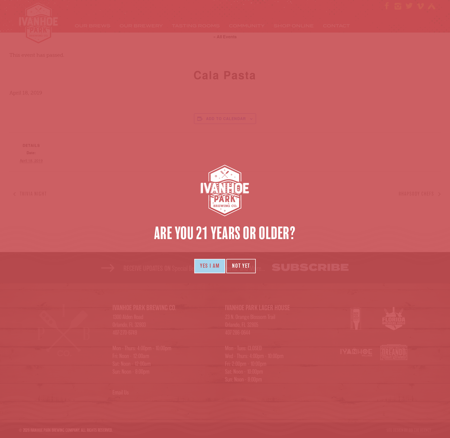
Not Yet (241, 265)
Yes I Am (210, 265)
